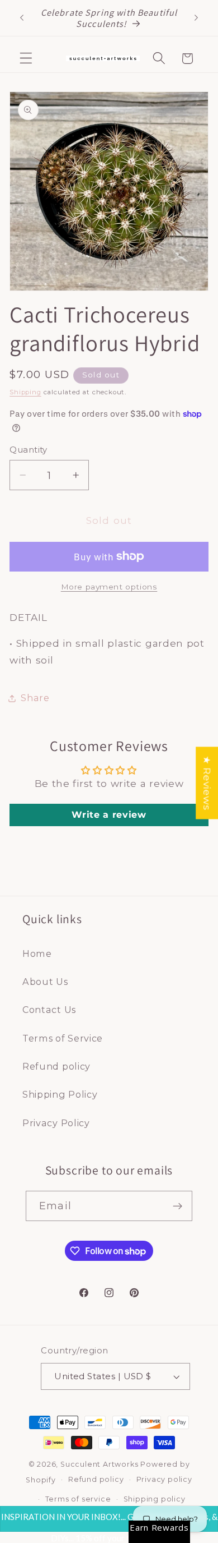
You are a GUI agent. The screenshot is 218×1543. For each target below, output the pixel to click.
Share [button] (35, 697)
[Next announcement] (196, 18)
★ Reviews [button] (207, 783)
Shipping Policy (59, 1094)
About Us (45, 981)
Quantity (29, 450)
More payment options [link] (109, 586)
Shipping (25, 392)
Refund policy (56, 1066)
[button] (26, 58)
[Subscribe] (177, 1206)
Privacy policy (164, 1479)
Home (37, 953)
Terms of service (78, 1499)
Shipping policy (155, 1499)
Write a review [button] (109, 814)
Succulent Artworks (99, 1464)
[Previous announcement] (22, 18)
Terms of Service (62, 1038)
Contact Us (49, 1009)
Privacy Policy (56, 1123)
